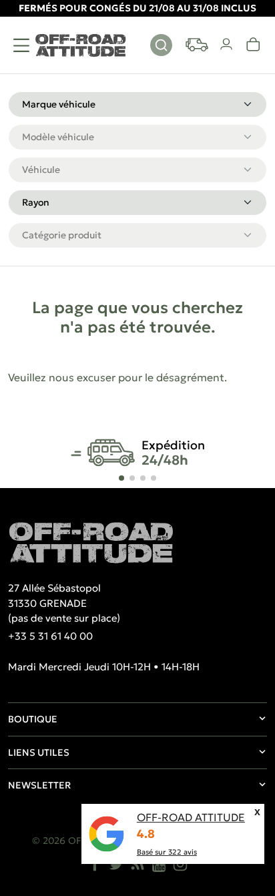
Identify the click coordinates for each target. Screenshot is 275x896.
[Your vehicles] (197, 44)
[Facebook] (94, 864)
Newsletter (39, 785)
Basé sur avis (167, 852)
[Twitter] (116, 864)
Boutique (32, 719)
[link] (253, 45)
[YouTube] (159, 864)
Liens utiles (38, 752)
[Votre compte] (227, 45)
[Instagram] (180, 864)
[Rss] (137, 864)
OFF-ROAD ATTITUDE (191, 817)
